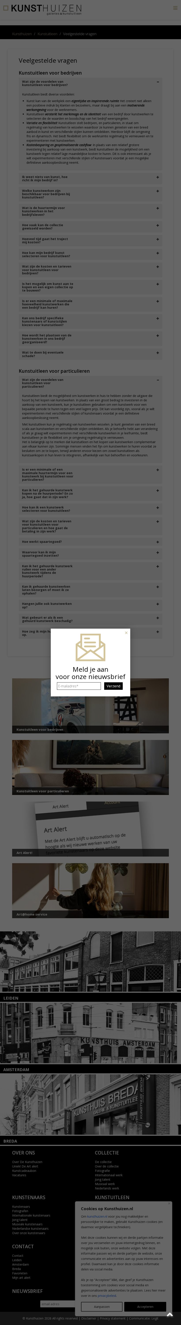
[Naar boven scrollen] (170, 1314)
